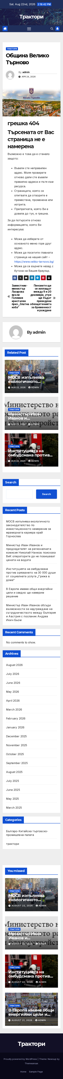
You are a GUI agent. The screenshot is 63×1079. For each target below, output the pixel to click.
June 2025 (13, 789)
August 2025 (14, 772)
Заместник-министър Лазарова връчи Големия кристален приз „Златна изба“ (20, 296)
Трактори (31, 17)
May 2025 (12, 798)
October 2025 (15, 754)
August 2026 (14, 665)
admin (26, 72)
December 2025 (16, 736)
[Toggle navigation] (29, 28)
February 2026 (16, 718)
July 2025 (12, 781)
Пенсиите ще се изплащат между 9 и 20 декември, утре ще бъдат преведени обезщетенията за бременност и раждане (41, 298)
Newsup (52, 1059)
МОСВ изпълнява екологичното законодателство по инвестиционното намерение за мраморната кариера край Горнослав (28, 529)
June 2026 (13, 682)
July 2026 (12, 674)
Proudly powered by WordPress (21, 1059)
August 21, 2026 (22, 1020)
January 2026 (15, 727)
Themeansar (31, 1063)
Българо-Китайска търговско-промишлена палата (27, 833)
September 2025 (17, 763)
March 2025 (14, 807)
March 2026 (14, 709)
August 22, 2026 (22, 905)
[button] (52, 28)
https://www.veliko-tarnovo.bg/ (34, 261)
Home (23, 1071)
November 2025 (16, 745)
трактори (12, 49)
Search (10, 482)
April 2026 (13, 700)
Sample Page (36, 1071)
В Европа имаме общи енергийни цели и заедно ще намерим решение (29, 592)
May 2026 (12, 691)
